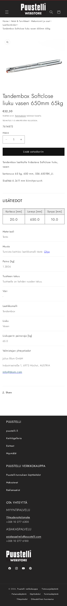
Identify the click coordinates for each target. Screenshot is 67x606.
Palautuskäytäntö (19, 594)
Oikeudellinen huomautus (42, 599)
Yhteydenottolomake (18, 517)
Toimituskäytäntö (51, 594)
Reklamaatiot (13, 490)
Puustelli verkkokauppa (27, 589)
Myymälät (11, 453)
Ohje (47, 252)
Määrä (6, 132)
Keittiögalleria (14, 438)
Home (6, 21)
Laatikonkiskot (10, 24)
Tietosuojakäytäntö (50, 589)
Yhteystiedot (22, 599)
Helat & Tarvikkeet (20, 21)
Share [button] (9, 392)
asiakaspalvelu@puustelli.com (23, 536)
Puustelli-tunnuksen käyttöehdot (23, 475)
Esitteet (10, 446)
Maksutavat (12, 482)
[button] (7, 12)
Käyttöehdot (35, 594)
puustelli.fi (12, 431)
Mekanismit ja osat (40, 21)
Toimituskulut (20, 115)
